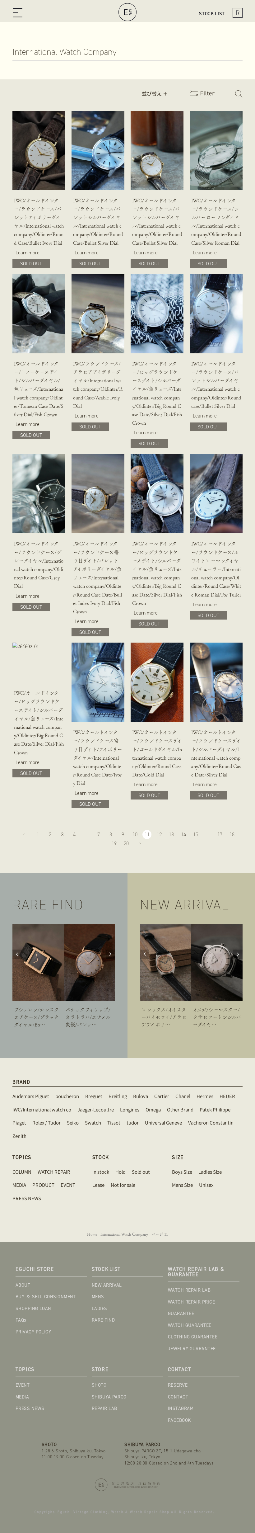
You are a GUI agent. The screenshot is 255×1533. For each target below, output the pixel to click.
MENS (98, 1297)
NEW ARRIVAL (107, 1285)
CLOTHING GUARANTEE (192, 1337)
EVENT (23, 1385)
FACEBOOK (179, 1420)
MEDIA (22, 1397)
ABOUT (23, 1285)
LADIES (99, 1308)
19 (114, 843)
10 (134, 834)
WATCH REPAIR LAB (189, 1290)
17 (219, 834)
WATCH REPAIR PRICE (191, 1302)
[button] (19, 13)
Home (92, 1234)
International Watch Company (124, 1234)
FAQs (21, 1320)
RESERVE (178, 1385)
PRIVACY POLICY (33, 1332)
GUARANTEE (181, 1313)
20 (126, 843)
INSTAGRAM (180, 1408)
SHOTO (99, 1385)
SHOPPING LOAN (33, 1308)
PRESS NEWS (30, 1408)
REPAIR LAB (104, 1408)
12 (159, 834)
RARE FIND (103, 1320)
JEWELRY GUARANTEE (192, 1349)
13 (171, 834)
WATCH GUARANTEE (189, 1325)
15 (195, 834)
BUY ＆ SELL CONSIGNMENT (46, 1297)
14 (183, 834)
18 (232, 834)
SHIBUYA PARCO (109, 1397)
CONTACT (178, 1397)
